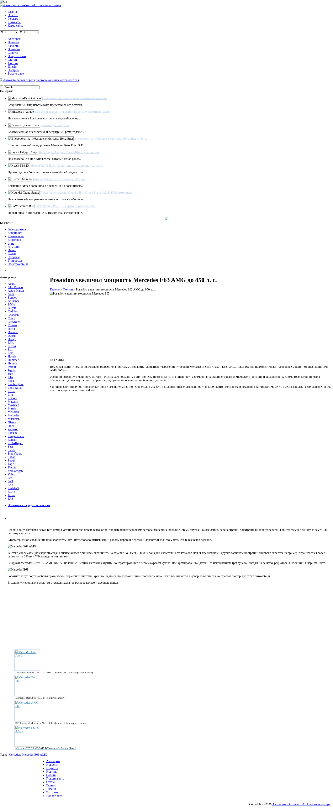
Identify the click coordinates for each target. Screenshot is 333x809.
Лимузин (14, 246)
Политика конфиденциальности (29, 505)
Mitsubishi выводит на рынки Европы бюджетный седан (72, 111)
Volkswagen (15, 470)
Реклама (13, 18)
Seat (10, 446)
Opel (11, 425)
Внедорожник (17, 229)
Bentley (12, 297)
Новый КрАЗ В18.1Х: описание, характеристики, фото (67, 165)
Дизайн (13, 66)
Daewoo (13, 332)
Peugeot (13, 429)
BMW (11, 304)
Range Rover (16, 436)
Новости (13, 42)
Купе (11, 243)
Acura (11, 283)
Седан (12, 253)
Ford (10, 353)
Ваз (10, 477)
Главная (13, 11)
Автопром (14, 38)
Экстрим (13, 70)
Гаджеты (13, 45)
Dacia (11, 328)
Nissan (12, 422)
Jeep (10, 373)
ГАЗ (10, 481)
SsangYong (15, 453)
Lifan (11, 394)
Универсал (15, 260)
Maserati (13, 401)
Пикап (12, 250)
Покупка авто (17, 56)
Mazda (12, 408)
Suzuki (12, 460)
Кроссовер (15, 239)
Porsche (12, 432)
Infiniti (12, 366)
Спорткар (14, 257)
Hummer (13, 360)
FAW (11, 342)
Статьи (12, 59)
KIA (10, 377)
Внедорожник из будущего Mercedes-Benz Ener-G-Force (110, 138)
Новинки (14, 49)
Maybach (13, 405)
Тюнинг (13, 63)
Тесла (11, 495)
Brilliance (13, 301)
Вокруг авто (16, 73)
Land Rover (15, 387)
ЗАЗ (10, 484)
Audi (11, 294)
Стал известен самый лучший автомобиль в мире (74, 98)
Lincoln (12, 398)
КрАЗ (11, 491)
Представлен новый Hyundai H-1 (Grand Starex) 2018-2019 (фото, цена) (86, 192)
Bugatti (12, 308)
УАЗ (10, 498)
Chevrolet (14, 321)
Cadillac (13, 311)
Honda (12, 356)
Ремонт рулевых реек (55, 125)
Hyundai (13, 363)
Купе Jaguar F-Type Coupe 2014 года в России (69, 152)
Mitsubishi (14, 418)
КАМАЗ (13, 488)
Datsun (12, 335)
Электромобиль (18, 264)
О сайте (13, 15)
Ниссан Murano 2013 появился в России (59, 179)
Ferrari (12, 346)
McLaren (13, 412)
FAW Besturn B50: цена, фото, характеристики (65, 206)
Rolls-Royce (15, 443)
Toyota (12, 467)
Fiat (10, 349)
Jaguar (12, 370)
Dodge (12, 339)
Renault (12, 439)
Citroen (12, 325)
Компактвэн (16, 236)
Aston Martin (16, 290)
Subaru (12, 457)
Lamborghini (16, 384)
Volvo (11, 474)
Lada (11, 380)
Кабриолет (15, 232)
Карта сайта (15, 25)
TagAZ (12, 464)
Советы (13, 52)
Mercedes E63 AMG (34, 754)
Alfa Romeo (15, 287)
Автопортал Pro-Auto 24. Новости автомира (301, 804)
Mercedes (13, 415)
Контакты (14, 22)
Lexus (11, 391)
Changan (13, 314)
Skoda (11, 450)
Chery (11, 318)
